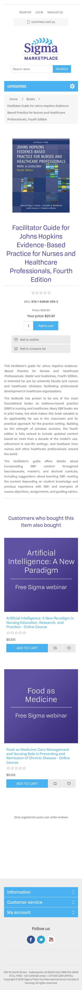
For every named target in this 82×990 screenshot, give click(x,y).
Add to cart (45, 326)
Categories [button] (16, 86)
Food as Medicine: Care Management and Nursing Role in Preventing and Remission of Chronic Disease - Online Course (38, 756)
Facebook (31, 940)
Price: (36, 310)
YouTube (51, 940)
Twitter (41, 940)
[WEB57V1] (41, 706)
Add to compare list (33, 348)
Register (25, 12)
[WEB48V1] (41, 575)
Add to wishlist (29, 339)
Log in (39, 12)
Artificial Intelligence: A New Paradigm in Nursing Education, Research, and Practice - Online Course (40, 622)
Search (62, 69)
